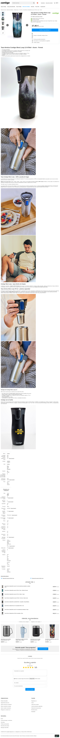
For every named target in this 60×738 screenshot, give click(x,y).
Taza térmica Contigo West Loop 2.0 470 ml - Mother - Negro (15, 594)
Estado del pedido (4, 700)
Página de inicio (3, 9)
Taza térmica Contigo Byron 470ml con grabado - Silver (14, 613)
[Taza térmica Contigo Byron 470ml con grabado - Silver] (2, 613)
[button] (7, 25)
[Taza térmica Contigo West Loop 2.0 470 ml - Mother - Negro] (2, 594)
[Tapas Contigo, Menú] (6, 6)
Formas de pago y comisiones (6, 720)
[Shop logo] (5, 3)
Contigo (8, 453)
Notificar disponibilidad (44, 30)
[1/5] (24, 667)
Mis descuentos (34, 709)
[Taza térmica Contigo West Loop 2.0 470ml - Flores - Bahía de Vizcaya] (2, 590)
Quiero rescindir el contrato (6, 706)
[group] (17, 25)
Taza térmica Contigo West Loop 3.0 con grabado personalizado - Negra (16, 609)
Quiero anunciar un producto (6, 704)
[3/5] (28, 667)
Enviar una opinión (30, 689)
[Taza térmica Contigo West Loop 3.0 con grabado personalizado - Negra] (2, 609)
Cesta (32, 702)
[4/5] (30, 667)
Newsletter (33, 711)
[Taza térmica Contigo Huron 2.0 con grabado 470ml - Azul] (2, 605)
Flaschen (32, 6)
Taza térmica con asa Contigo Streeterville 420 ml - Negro (35, 640)
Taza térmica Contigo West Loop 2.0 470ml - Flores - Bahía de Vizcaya (16, 590)
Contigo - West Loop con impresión (8, 467)
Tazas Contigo (18, 6)
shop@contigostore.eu (10, 731)
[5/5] (32, 667)
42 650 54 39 (3, 731)
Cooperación (42, 6)
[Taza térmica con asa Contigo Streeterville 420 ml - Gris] (8, 631)
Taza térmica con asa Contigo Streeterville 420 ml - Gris (6, 640)
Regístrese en (34, 700)
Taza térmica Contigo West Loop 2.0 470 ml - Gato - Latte (52, 640)
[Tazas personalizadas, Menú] (15, 6)
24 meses (8, 472)
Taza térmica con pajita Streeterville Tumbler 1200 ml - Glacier (22, 640)
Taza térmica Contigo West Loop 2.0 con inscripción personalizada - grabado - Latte (17, 586)
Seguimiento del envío (5, 702)
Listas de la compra (35, 704)
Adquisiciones (4, 698)
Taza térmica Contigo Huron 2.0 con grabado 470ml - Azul (14, 605)
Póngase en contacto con (5, 709)
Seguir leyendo (11, 458)
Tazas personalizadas (11, 6)
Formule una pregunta (43, 648)
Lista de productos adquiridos (36, 706)
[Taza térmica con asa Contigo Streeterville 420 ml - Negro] (37, 631)
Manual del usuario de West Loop (8, 578)
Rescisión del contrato (5, 725)
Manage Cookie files (4, 727)
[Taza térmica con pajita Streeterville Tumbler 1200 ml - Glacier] (23, 631)
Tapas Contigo (3, 6)
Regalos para (16, 9)
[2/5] (26, 667)
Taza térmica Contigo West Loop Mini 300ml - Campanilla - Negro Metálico (17, 601)
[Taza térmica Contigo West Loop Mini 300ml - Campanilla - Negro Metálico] (2, 602)
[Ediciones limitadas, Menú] (30, 6)
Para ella (21, 9)
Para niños (37, 6)
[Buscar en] (33, 3)
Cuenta (33, 698)
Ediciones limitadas (26, 6)
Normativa (3, 716)
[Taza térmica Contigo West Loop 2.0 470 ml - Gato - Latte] (52, 631)
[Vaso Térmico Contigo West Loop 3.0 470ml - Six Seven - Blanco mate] (2, 598)
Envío (2, 718)
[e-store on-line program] (57, 736)
